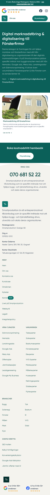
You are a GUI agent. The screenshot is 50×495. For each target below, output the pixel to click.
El (25, 415)
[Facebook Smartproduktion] (41, 11)
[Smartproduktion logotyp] (5, 18)
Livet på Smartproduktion (12, 303)
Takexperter (31, 333)
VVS (26, 420)
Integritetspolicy (8, 319)
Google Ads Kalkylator (11, 460)
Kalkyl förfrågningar (10, 450)
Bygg (4, 404)
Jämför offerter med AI (11, 466)
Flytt (4, 431)
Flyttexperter (31, 392)
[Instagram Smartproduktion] (46, 11)
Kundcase (6, 281)
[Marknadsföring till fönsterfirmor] (25, 107)
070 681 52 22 (25, 174)
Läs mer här (6, 133)
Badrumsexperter (33, 344)
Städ (27, 426)
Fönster (5, 415)
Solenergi (6, 410)
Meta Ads (6, 354)
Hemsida (5, 338)
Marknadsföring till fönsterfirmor (16, 121)
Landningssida (8, 344)
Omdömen (6, 287)
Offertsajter (6, 359)
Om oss (5, 271)
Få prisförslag (25, 156)
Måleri (4, 420)
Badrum (28, 410)
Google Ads (7, 349)
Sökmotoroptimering (10, 333)
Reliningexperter (32, 381)
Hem (4, 265)
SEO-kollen (6, 444)
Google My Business (10, 376)
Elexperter (30, 354)
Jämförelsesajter (9, 365)
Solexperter (30, 338)
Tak (26, 404)
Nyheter (5, 292)
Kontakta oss (7, 276)
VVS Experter (31, 359)
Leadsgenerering (9, 370)
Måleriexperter (32, 370)
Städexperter (31, 386)
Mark (4, 426)
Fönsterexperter (32, 349)
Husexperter (31, 376)
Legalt (4, 314)
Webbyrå (6, 309)
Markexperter (31, 365)
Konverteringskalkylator (11, 455)
